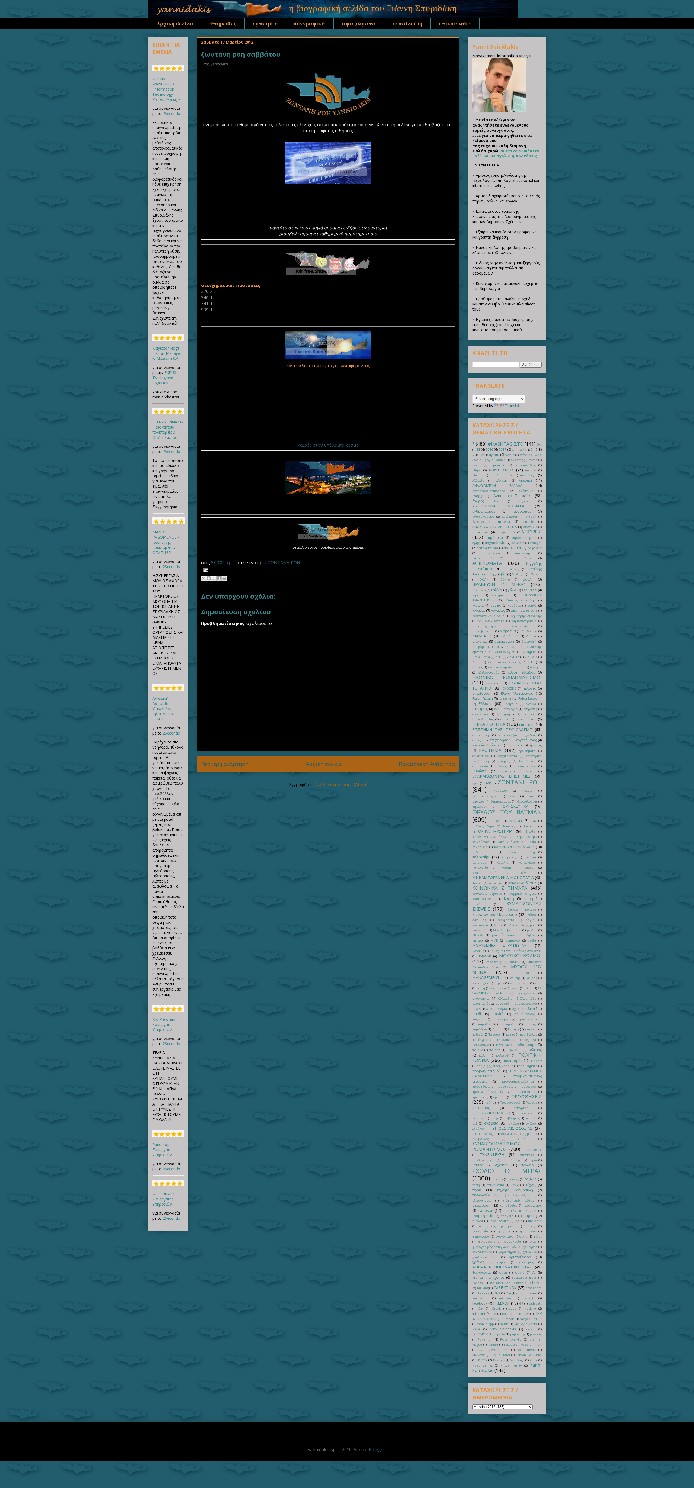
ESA (508, 1293)
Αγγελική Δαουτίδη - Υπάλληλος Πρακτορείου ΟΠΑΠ (163, 709)
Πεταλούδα (480, 1045)
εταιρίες (504, 761)
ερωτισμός (480, 756)
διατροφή (528, 641)
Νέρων (499, 983)
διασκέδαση (504, 641)
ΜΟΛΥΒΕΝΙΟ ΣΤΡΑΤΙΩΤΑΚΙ (500, 945)
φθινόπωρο (504, 1236)
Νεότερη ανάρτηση (225, 764)
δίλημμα (529, 652)
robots (526, 1344)
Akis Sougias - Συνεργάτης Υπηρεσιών (164, 1199)
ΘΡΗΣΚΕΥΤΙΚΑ (515, 806)
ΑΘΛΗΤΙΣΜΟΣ (501, 469)
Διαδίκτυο (529, 631)
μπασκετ (492, 962)
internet (478, 1313)
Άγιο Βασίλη (496, 460)
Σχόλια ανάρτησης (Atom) (340, 785)
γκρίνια (478, 605)
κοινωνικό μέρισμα (487, 893)
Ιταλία (530, 831)
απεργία (503, 521)
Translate (513, 405)
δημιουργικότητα (491, 621)
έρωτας (535, 745)
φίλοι (537, 1236)
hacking (530, 1308)
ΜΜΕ (494, 940)
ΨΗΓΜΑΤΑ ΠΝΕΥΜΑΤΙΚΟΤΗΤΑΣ (502, 1267)
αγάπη (494, 454)
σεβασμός (512, 1118)
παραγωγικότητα (529, 1019)
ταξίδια (530, 1179)
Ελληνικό (511, 704)
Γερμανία (529, 590)
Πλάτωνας (502, 1045)
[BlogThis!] (208, 578)
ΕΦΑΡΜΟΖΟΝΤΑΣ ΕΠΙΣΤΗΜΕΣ (501, 776)
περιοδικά (503, 1040)
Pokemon (485, 1339)
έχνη (475, 783)
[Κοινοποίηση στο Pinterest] (224, 578)
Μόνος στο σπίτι (529, 951)
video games (482, 1365)
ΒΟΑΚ (484, 579)
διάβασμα (508, 631)
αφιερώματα (359, 23)
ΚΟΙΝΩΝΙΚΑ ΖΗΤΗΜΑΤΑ (499, 888)
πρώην (489, 1102)
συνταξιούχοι (512, 1160)
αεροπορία (498, 465)
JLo (493, 1314)
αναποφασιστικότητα (488, 491)
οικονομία (480, 998)
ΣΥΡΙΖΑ (477, 1165)
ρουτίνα (478, 1118)
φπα (532, 1241)
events (530, 1298)
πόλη (483, 1055)
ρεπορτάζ (521, 1108)
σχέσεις (501, 1165)
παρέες (531, 1024)
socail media (526, 1350)
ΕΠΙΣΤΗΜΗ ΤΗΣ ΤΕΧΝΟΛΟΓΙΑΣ (502, 729)
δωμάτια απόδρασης (504, 662)
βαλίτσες (512, 569)
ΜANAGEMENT (486, 977)
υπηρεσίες (223, 23)
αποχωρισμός (506, 532)
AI (533, 1272)
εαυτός (477, 667)
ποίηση (494, 1050)
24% (523, 449)
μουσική (484, 956)
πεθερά (477, 1034)
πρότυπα (499, 1097)
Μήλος (530, 935)
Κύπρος (530, 909)
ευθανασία (480, 766)
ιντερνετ (515, 820)
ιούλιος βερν (483, 826)
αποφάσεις (481, 532)
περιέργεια (480, 1040)
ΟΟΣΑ (476, 1009)
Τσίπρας (527, 1215)
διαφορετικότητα (485, 647)
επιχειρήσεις (500, 740)
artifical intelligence (488, 1277)
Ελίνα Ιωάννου (530, 698)
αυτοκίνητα (523, 553)
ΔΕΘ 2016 (530, 610)
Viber (534, 1360)
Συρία (533, 1160)
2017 (502, 449)
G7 (521, 1303)
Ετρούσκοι (527, 761)
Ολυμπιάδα (528, 998)
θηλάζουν (479, 806)
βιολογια (518, 574)
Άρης (476, 543)
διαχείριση (514, 647)
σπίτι (476, 1134)
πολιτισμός (513, 1060)
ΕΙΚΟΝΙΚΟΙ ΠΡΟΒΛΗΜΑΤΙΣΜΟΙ (507, 677)
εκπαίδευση (407, 23)
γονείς (496, 605)
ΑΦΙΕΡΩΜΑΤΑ (487, 563)
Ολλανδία (505, 998)
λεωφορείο (506, 920)
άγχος (476, 465)
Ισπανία (529, 826)
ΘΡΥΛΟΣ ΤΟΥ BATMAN (507, 812)
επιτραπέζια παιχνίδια (517, 735)
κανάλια (530, 857)
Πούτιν (536, 1061)
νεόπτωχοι (480, 983)
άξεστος (478, 522)
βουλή (528, 579)
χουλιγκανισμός (484, 1257)
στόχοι (490, 1134)
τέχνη (476, 1190)
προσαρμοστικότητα (518, 1081)
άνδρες (478, 501)
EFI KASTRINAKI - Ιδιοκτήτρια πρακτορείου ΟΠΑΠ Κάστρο (167, 429)
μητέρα (477, 940)
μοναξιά (478, 951)
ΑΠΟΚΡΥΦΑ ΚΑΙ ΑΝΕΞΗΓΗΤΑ (494, 526)
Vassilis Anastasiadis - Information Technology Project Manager (167, 89)
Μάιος (498, 925)
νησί (538, 983)
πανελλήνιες (501, 1019)
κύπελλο (512, 909)
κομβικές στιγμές (522, 893)
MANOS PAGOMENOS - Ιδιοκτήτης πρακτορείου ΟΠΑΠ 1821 (165, 542)
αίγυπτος (479, 475)
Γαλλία (496, 590)
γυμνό (532, 605)
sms (506, 1350)
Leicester (522, 1314)
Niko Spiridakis (503, 1329)
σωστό (497, 1179)
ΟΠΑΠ (490, 1009)
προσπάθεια (481, 1086)
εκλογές (529, 688)
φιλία (523, 1236)
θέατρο (478, 801)
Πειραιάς (494, 1034)
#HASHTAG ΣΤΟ (505, 444)
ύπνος (530, 1226)
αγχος (532, 460)
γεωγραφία (500, 595)
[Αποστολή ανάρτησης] (204, 570)
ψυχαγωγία (481, 1272)
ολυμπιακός (481, 1003)
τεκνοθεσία (495, 1185)
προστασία (505, 1086)
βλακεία (536, 574)
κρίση (528, 898)
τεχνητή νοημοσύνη (515, 1190)
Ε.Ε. (531, 662)
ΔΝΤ (499, 657)
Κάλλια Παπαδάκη (520, 852)
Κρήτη (509, 898)
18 (478, 449)
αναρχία (479, 496)
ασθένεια (518, 543)
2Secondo (171, 113)
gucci (513, 1308)
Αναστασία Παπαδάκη (513, 495)
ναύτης (515, 978)
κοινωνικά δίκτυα (522, 883)
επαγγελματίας (483, 719)
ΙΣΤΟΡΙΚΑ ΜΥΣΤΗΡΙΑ (492, 831)
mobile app (485, 1324)
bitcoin (521, 1283)
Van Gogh (517, 1360)
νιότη (481, 988)
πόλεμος (535, 1050)
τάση (476, 1185)
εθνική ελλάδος (521, 672)
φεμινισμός (481, 1236)
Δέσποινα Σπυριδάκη (488, 616)
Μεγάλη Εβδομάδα (507, 930)
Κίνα (524, 873)
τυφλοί (477, 1221)
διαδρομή (510, 636)
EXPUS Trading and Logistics (164, 377)
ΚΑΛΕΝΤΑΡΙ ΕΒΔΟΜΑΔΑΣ (514, 847)
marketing (491, 1318)
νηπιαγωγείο (519, 983)
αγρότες (517, 460)
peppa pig (517, 1334)
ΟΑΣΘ (528, 988)
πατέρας (531, 1029)
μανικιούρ (479, 930)
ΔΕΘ (514, 610)
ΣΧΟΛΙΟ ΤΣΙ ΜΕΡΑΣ (507, 1171)
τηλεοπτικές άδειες (518, 1200)
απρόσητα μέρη (523, 538)
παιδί (476, 1014)
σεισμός (531, 1118)
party (501, 1334)
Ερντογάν (516, 745)
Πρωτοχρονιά (510, 1102)
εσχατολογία (507, 756)
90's (481, 455)
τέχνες (531, 1185)
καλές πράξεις (483, 852)
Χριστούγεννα (520, 1257)
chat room (534, 1288)
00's (539, 444)
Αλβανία (478, 480)
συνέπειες (527, 1155)
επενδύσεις (527, 719)
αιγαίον (530, 470)
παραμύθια (508, 1024)
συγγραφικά (309, 23)
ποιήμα (477, 1050)
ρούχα (494, 1118)
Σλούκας (478, 1128)
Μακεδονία (517, 925)
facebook (479, 1303)
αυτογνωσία (490, 553)
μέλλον (532, 930)
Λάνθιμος (479, 920)
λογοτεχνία (480, 925)
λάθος (532, 915)
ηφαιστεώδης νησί (486, 796)
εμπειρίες (480, 709)
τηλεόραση (481, 1205)
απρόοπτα (494, 537)
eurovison (506, 1298)
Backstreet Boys (524, 1278)
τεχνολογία (481, 1195)
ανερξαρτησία (525, 501)
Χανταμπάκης (482, 1252)
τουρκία (485, 1210)
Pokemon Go (511, 1339)
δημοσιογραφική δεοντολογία (500, 626)
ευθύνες (501, 766)
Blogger (377, 1449)
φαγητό (504, 1231)
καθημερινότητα (525, 837)
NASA (476, 1329)
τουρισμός (533, 1205)
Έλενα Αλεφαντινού (517, 693)
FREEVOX (501, 1303)
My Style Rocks (525, 1324)
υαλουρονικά (499, 1221)
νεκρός (532, 978)
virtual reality (511, 1365)
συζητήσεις (529, 1134)
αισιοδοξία (528, 475)
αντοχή (530, 516)
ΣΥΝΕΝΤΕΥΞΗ (492, 1154)
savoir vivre (487, 1350)
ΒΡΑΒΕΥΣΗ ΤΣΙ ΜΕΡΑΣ (499, 584)
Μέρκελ (477, 935)
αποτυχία (530, 527)
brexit (537, 1282)
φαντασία (527, 1231)
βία (503, 574)
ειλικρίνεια (493, 683)
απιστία (528, 522)
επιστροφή (480, 735)
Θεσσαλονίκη (527, 801)
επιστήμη (527, 724)
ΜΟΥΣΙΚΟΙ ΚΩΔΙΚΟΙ (520, 955)
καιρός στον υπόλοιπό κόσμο (328, 445)
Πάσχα (513, 1029)
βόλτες (505, 579)
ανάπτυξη (526, 491)
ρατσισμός (481, 1108)
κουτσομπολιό (483, 899)
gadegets (535, 1303)
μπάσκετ (512, 961)
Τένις (515, 1185)
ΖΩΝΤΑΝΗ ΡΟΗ (284, 563)
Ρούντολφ (526, 1113)
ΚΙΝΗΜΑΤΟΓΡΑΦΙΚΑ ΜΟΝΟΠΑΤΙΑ (503, 877)
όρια (503, 1009)
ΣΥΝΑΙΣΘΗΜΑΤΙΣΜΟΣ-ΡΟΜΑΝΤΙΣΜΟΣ (497, 1146)
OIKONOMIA (481, 1334)
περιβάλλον (528, 1034)
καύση (506, 867)
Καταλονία (480, 867)
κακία (532, 842)
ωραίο (520, 1272)
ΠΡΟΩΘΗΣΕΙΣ (526, 1096)
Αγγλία (510, 455)
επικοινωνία (455, 23)
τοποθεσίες (508, 1205)
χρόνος (478, 1262)
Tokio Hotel (501, 1355)
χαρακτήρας (507, 1252)
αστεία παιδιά (487, 548)
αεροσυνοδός (525, 465)
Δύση (476, 662)
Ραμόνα (531, 1102)
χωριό (501, 1262)
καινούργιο (480, 842)
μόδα (532, 940)
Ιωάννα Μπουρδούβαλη (490, 837)
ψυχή (503, 1272)
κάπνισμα (479, 862)
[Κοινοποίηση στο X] (214, 578)
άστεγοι (536, 543)
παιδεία (528, 1008)
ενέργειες (530, 709)
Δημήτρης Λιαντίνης (526, 616)
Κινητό (477, 883)
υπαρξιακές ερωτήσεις (497, 1226)
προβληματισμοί (486, 1071)
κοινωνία (495, 883)
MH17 (538, 1319)
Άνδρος (499, 501)
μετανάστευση (503, 935)
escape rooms (527, 1293)
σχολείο (527, 1165)
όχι (514, 1009)
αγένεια (524, 455)
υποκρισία (480, 1231)
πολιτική (502, 1055)
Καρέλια (502, 862)
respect (509, 1344)
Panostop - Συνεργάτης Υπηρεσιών (162, 1149)
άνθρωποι (522, 511)
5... (533, 449)
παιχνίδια (479, 1019)
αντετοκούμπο (483, 516)
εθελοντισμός (488, 672)
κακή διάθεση (508, 842)
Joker (506, 1314)
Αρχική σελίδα (175, 23)
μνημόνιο (513, 940)
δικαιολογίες (505, 652)
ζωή (487, 783)
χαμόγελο (530, 1247)
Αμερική (525, 480)
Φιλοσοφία (486, 1241)
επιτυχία (478, 740)
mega (524, 1319)
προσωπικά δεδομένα (488, 1092)
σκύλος (531, 1123)
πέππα (510, 1034)
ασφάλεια (534, 548)
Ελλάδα (485, 703)
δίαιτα (531, 636)
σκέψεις (491, 1123)
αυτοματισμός (483, 558)
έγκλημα (536, 667)
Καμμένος (509, 857)
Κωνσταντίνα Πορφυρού (494, 914)
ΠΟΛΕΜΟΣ (513, 1050)
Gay (481, 1308)
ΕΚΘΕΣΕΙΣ (509, 688)
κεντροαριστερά (484, 873)
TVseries (499, 1360)
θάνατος (531, 796)
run (539, 1344)
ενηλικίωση (480, 714)
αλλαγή (501, 480)
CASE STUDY (505, 1287)
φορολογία (512, 1241)
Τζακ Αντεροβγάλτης (518, 1195)
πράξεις (482, 1066)
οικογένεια (526, 993)
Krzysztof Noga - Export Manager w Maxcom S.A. (167, 353)
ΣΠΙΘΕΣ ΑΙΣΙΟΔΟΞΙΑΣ (512, 1128)
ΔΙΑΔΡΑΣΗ (481, 636)
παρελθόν (479, 1029)
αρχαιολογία (495, 542)
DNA (497, 1293)
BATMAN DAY (500, 1283)
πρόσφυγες (528, 1086)
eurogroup (480, 1298)
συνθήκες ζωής (483, 1160)
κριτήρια (478, 904)
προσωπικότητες (524, 1092)
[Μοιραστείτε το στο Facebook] (219, 578)
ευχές (530, 771)
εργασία (478, 745)
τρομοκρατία (482, 1215)
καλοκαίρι (480, 856)
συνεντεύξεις (532, 1150)
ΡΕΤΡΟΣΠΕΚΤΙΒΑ (487, 1112)
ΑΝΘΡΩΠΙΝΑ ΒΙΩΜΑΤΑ (498, 505)
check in (483, 1293)
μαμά (534, 925)
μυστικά (523, 973)
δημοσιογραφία (524, 621)
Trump (481, 1360)
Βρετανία (479, 590)
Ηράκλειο (500, 790)
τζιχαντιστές (481, 1200)
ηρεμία (527, 790)
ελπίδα (531, 704)
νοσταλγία (498, 988)
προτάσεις (480, 1097)
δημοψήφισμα (483, 631)
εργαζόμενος (526, 740)
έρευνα (497, 745)
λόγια (530, 920)
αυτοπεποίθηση (521, 558)
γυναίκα (478, 610)
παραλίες (484, 1024)
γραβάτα (514, 605)
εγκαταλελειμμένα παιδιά (506, 667)
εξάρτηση (503, 714)
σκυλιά (514, 1123)
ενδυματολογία (506, 709)
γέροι (476, 595)
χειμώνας (530, 1252)
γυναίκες (498, 610)
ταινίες (514, 1179)
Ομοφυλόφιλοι (525, 1003)
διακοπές (479, 641)
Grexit (496, 1308)
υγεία (518, 1221)
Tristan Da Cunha (529, 1355)
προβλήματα (528, 1066)
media (510, 1319)
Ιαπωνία (496, 821)
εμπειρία (265, 23)
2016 (489, 449)
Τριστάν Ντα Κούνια (520, 1211)
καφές (528, 867)
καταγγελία (527, 862)
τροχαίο (507, 1216)
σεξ (474, 1123)
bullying (483, 1288)
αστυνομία (512, 548)
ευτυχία (508, 771)
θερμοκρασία (501, 801)
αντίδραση (510, 516)
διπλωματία (481, 657)
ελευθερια (506, 699)
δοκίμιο (513, 657)
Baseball (478, 1283)
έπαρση (505, 719)
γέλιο (512, 590)
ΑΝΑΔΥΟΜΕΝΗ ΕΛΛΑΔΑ (497, 485)
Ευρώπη (479, 771)
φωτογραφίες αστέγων (489, 1247)
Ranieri (493, 1344)
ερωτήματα (527, 751)
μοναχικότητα (500, 951)
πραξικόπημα (503, 1066)
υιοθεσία (535, 1221)
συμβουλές (480, 1139)
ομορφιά (502, 1003)
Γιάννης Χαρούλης (520, 600)
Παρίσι (497, 1029)
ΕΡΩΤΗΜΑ (490, 750)
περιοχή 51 (527, 1040)
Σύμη (521, 1139)
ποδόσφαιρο (525, 1044)
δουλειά (531, 657)
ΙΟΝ (533, 821)
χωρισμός (526, 1262)
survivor (478, 1354)
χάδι (515, 1247)
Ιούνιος (509, 826)
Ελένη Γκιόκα (482, 698)
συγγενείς (508, 1134)
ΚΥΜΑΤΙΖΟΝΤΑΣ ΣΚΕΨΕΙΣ (507, 906)
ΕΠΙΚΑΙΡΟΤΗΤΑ (488, 724)
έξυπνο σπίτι (527, 714)
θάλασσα (512, 796)
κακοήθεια (480, 847)
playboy (536, 1334)
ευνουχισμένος (525, 766)
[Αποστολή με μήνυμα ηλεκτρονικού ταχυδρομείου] (203, 578)
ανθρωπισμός (483, 511)
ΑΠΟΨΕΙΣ (531, 532)
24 (513, 449)
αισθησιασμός (502, 475)
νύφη (515, 988)
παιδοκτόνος (525, 1014)
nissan (530, 1329)
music (504, 1324)
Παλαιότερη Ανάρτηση (427, 764)
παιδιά (497, 1014)
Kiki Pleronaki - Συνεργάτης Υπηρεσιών (165, 1024)
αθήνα (476, 470)
